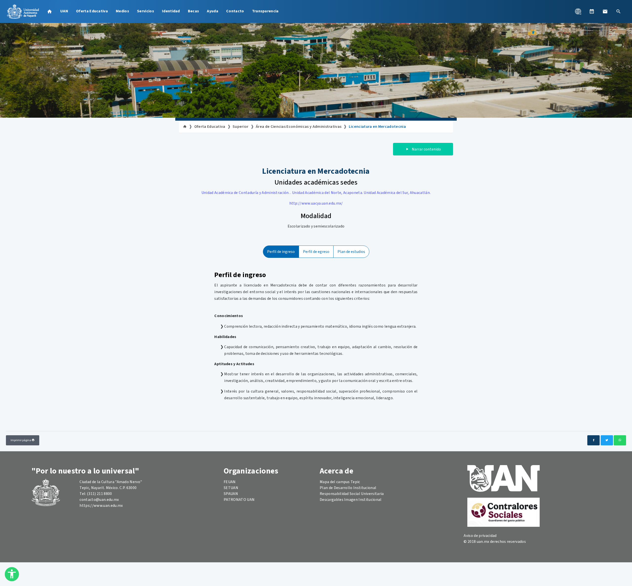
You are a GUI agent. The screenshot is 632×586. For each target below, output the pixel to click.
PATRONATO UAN (239, 499)
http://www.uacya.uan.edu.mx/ (316, 203)
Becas (193, 11)
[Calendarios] (591, 11)
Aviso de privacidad (480, 535)
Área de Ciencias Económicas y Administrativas (298, 126)
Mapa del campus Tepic (340, 482)
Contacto (235, 11)
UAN (64, 11)
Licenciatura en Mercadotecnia (377, 126)
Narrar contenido (426, 149)
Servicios (145, 11)
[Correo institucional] (605, 11)
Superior (241, 126)
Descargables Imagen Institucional (351, 499)
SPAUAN (231, 493)
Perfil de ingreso (281, 251)
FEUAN (230, 482)
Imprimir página (21, 440)
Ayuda (212, 11)
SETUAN (231, 488)
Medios (122, 11)
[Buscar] (618, 11)
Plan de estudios (351, 251)
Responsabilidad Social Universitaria (352, 493)
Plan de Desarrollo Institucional (348, 488)
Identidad (171, 11)
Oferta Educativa (92, 11)
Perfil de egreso (316, 251)
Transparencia (265, 11)
